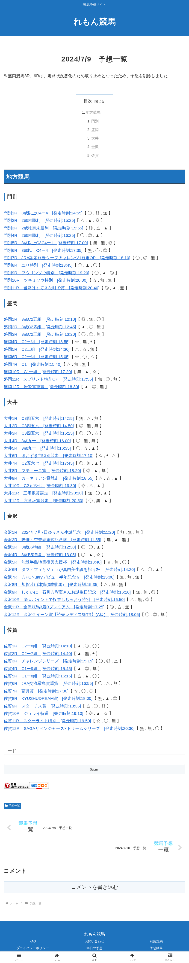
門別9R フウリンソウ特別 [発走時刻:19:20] (46, 273)
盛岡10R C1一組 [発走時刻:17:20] (38, 371)
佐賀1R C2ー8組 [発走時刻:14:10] (38, 646)
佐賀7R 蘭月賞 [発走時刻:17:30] (36, 691)
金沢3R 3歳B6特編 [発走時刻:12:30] (40, 547)
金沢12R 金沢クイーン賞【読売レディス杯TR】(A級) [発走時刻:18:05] (72, 614)
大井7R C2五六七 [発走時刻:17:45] (39, 463)
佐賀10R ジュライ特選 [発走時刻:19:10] (43, 713)
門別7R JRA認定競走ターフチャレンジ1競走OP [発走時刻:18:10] (67, 258)
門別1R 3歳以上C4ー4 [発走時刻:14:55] (43, 213)
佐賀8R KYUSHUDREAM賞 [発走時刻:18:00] (48, 698)
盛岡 (95, 130)
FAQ (33, 941)
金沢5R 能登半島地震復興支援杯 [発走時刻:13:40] (53, 562)
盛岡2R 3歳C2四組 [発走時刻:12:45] (40, 327)
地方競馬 (93, 112)
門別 (95, 121)
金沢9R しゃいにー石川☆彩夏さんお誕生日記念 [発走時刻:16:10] (67, 592)
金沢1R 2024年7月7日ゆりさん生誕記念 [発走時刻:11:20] (59, 532)
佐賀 (95, 155)
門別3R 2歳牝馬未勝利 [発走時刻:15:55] (43, 228)
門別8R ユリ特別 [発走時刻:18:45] (38, 265)
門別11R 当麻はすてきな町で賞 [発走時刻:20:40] (51, 288)
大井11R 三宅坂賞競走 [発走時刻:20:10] (43, 493)
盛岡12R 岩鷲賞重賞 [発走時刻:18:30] (41, 386)
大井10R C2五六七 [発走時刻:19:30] (40, 485)
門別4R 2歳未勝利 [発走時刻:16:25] (39, 235)
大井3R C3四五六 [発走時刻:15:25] (39, 433)
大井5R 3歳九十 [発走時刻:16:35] (37, 448)
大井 (95, 138)
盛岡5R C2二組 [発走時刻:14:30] (37, 349)
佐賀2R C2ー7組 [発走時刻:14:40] (38, 653)
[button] (175, 726)
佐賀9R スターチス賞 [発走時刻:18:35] (42, 706)
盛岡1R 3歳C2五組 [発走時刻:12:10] (40, 319)
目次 (88, 101)
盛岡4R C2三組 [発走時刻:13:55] (37, 341)
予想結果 (156, 948)
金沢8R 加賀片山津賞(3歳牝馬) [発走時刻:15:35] (51, 584)
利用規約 (156, 941)
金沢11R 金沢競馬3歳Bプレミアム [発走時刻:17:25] (54, 607)
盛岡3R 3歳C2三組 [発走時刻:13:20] (40, 334)
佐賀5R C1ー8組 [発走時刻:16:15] (38, 676)
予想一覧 (14, 805)
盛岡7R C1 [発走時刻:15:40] (32, 364)
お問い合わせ (94, 941)
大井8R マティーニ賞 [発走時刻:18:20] (42, 470)
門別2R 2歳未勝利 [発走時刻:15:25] (39, 220)
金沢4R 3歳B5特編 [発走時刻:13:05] (40, 554)
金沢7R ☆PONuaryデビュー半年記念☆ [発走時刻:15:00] (59, 577)
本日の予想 (94, 948)
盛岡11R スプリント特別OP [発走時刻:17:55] (48, 379)
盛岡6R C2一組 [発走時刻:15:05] (37, 356)
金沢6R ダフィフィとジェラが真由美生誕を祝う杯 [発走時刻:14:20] (69, 569)
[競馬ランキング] (16, 785)
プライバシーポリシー (33, 948)
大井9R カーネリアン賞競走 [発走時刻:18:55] (48, 478)
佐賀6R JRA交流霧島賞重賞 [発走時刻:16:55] (48, 683)
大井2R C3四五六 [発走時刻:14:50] (39, 426)
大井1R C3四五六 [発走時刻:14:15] (39, 418)
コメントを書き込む (94, 887)
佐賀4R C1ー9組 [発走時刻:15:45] (38, 668)
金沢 (95, 147)
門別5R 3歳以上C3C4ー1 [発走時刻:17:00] (46, 243)
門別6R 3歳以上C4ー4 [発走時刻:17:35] (43, 250)
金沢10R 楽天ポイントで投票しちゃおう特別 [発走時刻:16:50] (64, 599)
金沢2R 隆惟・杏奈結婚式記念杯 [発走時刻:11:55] (52, 539)
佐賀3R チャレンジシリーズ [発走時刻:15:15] (48, 661)
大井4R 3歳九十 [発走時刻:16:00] (37, 441)
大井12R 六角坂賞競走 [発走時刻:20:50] (43, 500)
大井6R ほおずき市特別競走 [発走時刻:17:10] (48, 455)
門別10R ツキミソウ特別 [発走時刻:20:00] (45, 280)
